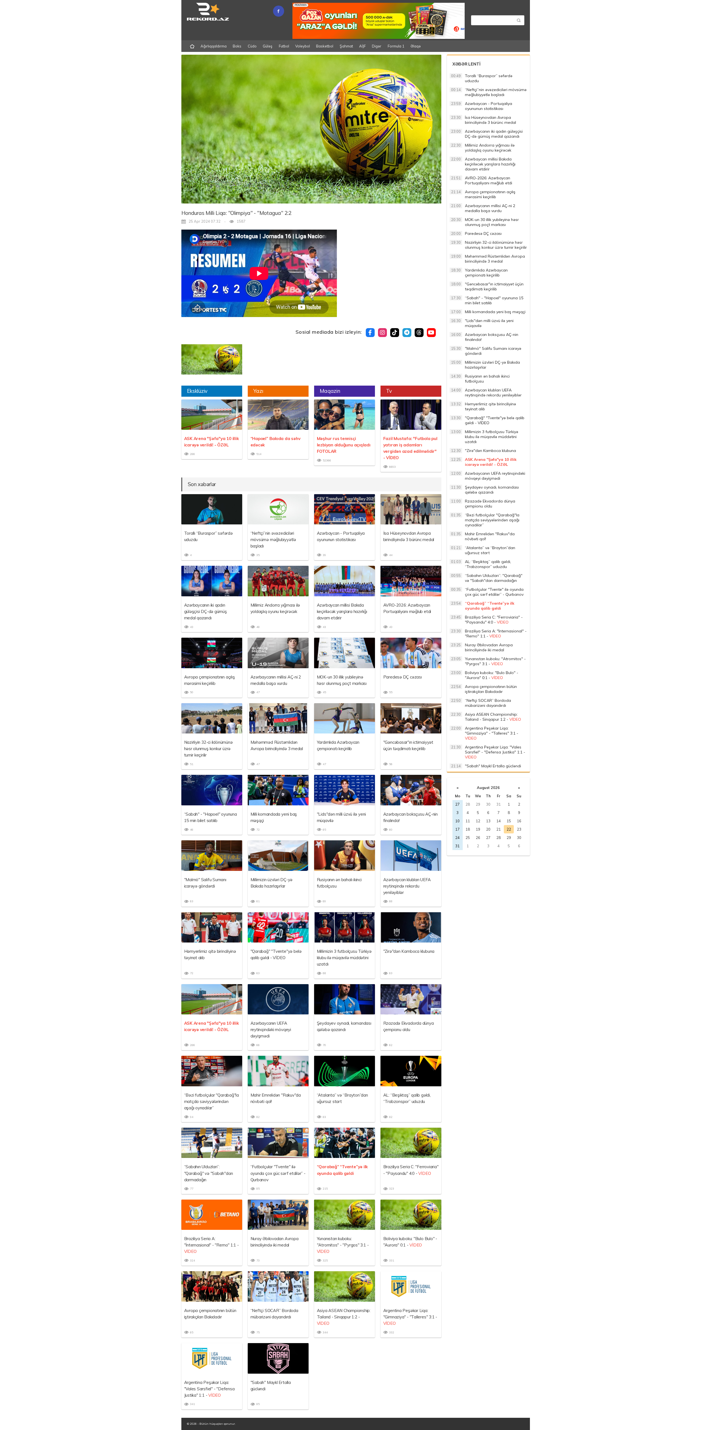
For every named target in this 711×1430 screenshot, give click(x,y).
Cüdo (252, 46)
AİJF (362, 46)
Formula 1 (396, 46)
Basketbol (324, 46)
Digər (376, 46)
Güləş (267, 46)
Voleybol (302, 46)
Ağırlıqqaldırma (214, 46)
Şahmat (346, 46)
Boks (237, 46)
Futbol (284, 46)
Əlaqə (415, 46)
